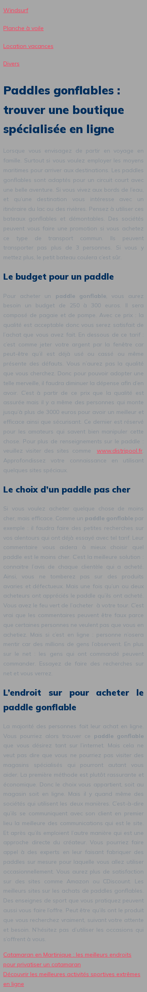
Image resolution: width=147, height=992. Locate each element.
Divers (11, 63)
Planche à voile (23, 28)
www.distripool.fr (120, 450)
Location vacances (28, 46)
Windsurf (15, 10)
